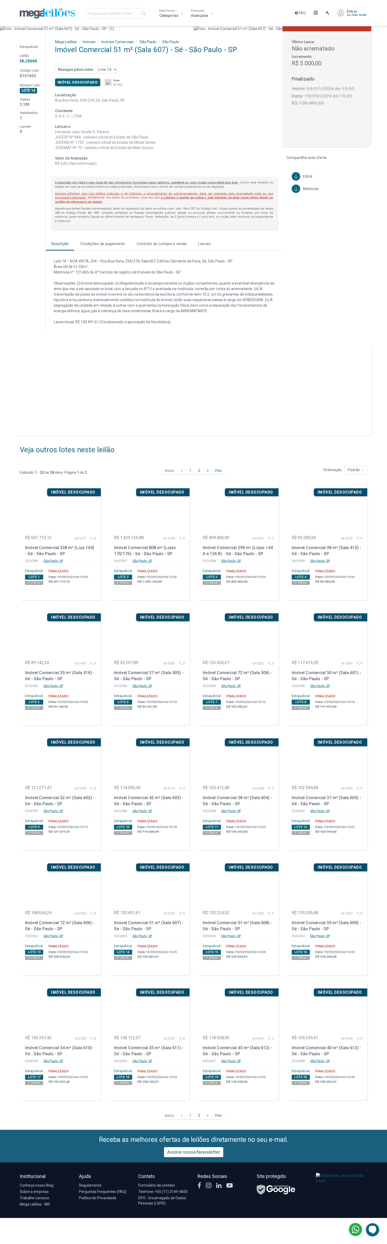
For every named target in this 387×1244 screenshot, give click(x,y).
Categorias (169, 13)
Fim (218, 470)
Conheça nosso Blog (36, 1185)
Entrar (356, 13)
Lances (204, 243)
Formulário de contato (156, 1185)
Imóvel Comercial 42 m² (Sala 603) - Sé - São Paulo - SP (148, 800)
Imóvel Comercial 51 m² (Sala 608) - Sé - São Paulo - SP (237, 925)
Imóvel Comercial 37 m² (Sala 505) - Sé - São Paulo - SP (148, 675)
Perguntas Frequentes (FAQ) (102, 1192)
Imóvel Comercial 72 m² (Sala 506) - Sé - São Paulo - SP (237, 675)
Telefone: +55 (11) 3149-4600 (163, 1192)
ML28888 (28, 61)
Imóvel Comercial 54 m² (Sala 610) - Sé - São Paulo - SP (60, 1050)
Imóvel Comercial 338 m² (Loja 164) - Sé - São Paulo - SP (59, 550)
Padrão (354, 470)
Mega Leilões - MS (35, 1204)
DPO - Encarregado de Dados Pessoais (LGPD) (162, 1200)
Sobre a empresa (34, 1192)
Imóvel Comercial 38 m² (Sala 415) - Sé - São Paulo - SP (326, 550)
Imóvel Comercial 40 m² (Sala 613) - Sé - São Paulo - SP (326, 1050)
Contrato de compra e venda (161, 243)
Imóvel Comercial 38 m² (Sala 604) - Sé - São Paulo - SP (237, 800)
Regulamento (90, 1185)
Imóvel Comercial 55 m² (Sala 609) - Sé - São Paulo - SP (326, 925)
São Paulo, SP (53, 561)
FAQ (302, 13)
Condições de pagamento (102, 243)
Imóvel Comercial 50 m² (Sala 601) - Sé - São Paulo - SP (326, 675)
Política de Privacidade (97, 1198)
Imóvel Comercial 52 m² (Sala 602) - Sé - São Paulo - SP (60, 800)
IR (144, 13)
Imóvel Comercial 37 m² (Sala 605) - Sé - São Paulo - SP (326, 800)
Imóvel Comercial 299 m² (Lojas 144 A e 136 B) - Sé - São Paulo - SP (238, 550)
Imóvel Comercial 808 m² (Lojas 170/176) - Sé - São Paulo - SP (145, 550)
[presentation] (4, 28)
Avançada (200, 13)
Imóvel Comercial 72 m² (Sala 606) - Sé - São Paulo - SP (60, 925)
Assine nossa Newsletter (193, 1152)
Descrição (60, 243)
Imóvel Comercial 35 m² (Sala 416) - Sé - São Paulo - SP (60, 675)
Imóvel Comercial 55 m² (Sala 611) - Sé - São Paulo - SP (148, 1050)
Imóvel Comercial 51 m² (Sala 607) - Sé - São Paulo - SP (148, 925)
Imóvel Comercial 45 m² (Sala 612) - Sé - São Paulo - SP (237, 1050)
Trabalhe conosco (34, 1198)
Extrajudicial (34, 571)
